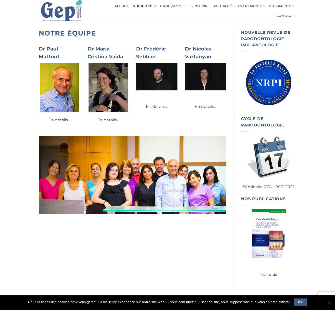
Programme (172, 6)
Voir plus (268, 274)
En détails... (59, 120)
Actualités (224, 6)
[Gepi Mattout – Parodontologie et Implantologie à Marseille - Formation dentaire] (63, 11)
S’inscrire (200, 6)
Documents (280, 6)
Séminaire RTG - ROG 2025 (269, 187)
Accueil (122, 6)
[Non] (328, 304)
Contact (284, 16)
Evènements (250, 6)
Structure (143, 6)
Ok (300, 302)
